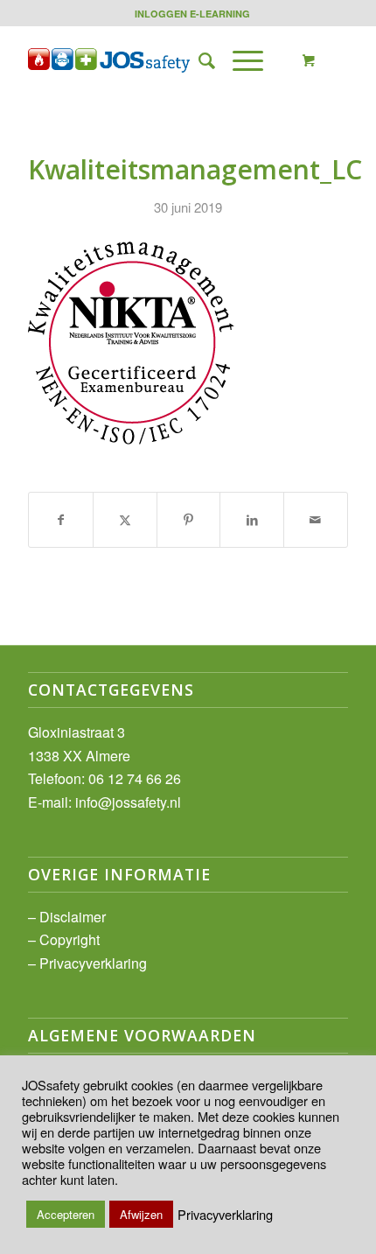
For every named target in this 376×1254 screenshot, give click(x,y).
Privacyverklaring (93, 963)
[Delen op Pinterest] (188, 520)
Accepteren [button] (65, 1214)
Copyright (69, 939)
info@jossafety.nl (128, 802)
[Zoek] (198, 60)
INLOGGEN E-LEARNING (192, 13)
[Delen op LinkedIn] (251, 520)
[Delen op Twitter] (125, 520)
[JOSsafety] (155, 60)
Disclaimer (72, 917)
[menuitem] (192, 13)
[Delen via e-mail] (315, 520)
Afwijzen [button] (141, 1214)
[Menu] (239, 60)
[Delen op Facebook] (61, 520)
